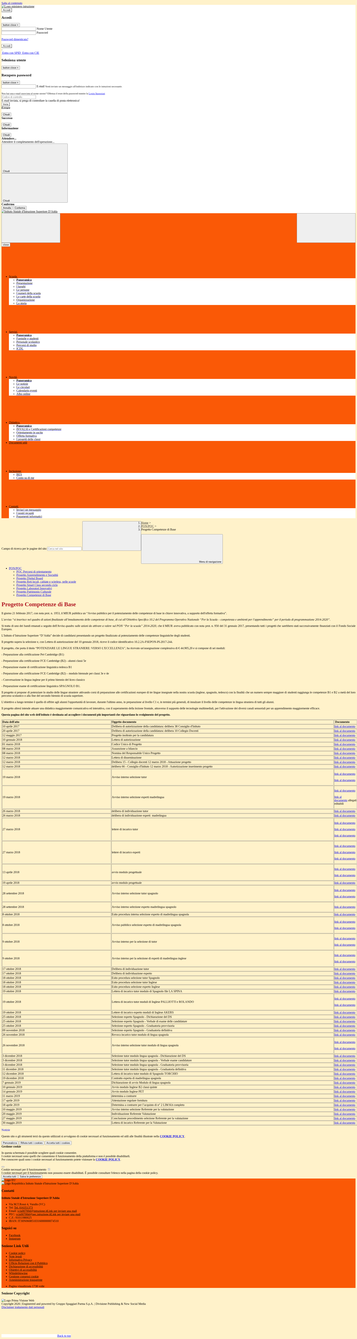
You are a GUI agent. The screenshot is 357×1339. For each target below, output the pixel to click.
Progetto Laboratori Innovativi (34, 588)
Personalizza (10, 1143)
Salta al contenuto (11, 3)
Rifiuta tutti (32, 1143)
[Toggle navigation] (30, 228)
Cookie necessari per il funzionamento (24, 1169)
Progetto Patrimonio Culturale (33, 591)
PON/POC (147, 526)
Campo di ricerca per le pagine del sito (23, 548)
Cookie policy (17, 1253)
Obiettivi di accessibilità (23, 1269)
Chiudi (6, 114)
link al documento (344, 726)
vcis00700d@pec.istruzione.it (48, 1214)
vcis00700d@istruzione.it (47, 1211)
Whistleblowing (18, 1273)
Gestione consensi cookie (24, 1276)
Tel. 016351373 (23, 1207)
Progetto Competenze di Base (33, 595)
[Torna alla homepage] (178, 211)
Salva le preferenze (30, 1176)
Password (42, 32)
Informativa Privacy (20, 1259)
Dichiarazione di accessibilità (26, 1266)
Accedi (6, 10)
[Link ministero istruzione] (17, 6)
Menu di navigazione (209, 561)
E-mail (40, 86)
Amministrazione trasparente (25, 1279)
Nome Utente (44, 28)
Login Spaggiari (97, 93)
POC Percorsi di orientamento (34, 571)
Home (144, 522)
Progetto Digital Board (29, 578)
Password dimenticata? (14, 39)
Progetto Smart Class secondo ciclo (37, 585)
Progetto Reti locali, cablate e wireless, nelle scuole (46, 581)
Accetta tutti (58, 1143)
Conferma (20, 208)
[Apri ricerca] (326, 228)
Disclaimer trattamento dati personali (22, 1307)
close (6, 244)
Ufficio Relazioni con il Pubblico (28, 1263)
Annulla (7, 208)
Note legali (15, 1256)
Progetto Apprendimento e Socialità (37, 575)
